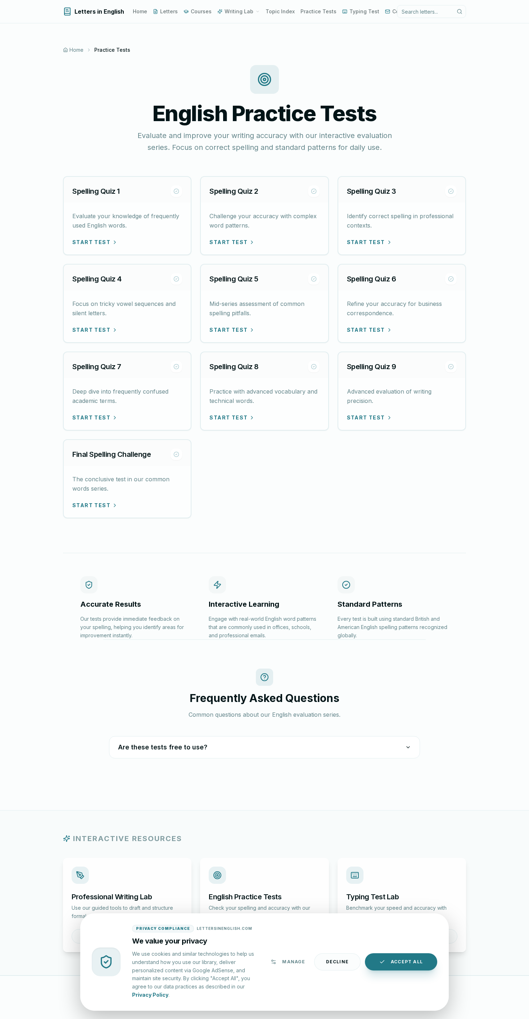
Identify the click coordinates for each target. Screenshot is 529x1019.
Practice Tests (318, 11)
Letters (169, 11)
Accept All (407, 961)
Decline (337, 961)
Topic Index (280, 11)
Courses (201, 11)
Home (140, 11)
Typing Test (364, 11)
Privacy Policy (150, 994)
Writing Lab (239, 11)
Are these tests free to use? (162, 747)
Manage (293, 961)
